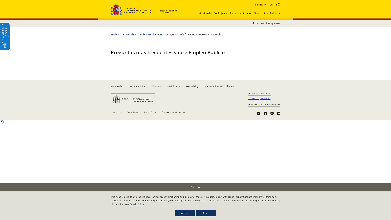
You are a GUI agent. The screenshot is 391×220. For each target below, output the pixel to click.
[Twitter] (258, 113)
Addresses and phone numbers (264, 104)
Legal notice (116, 112)
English (115, 34)
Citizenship (129, 34)
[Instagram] (272, 113)
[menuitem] (204, 12)
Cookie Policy (132, 112)
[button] (274, 5)
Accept (184, 213)
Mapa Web (116, 86)
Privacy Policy (150, 112)
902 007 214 (253, 98)
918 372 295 (265, 98)
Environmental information (173, 112)
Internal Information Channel (219, 86)
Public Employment (151, 34)
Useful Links (173, 86)
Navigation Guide (137, 86)
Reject (206, 213)
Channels (156, 86)
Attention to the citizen (259, 93)
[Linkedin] (278, 113)
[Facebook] (265, 113)
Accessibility (192, 86)
